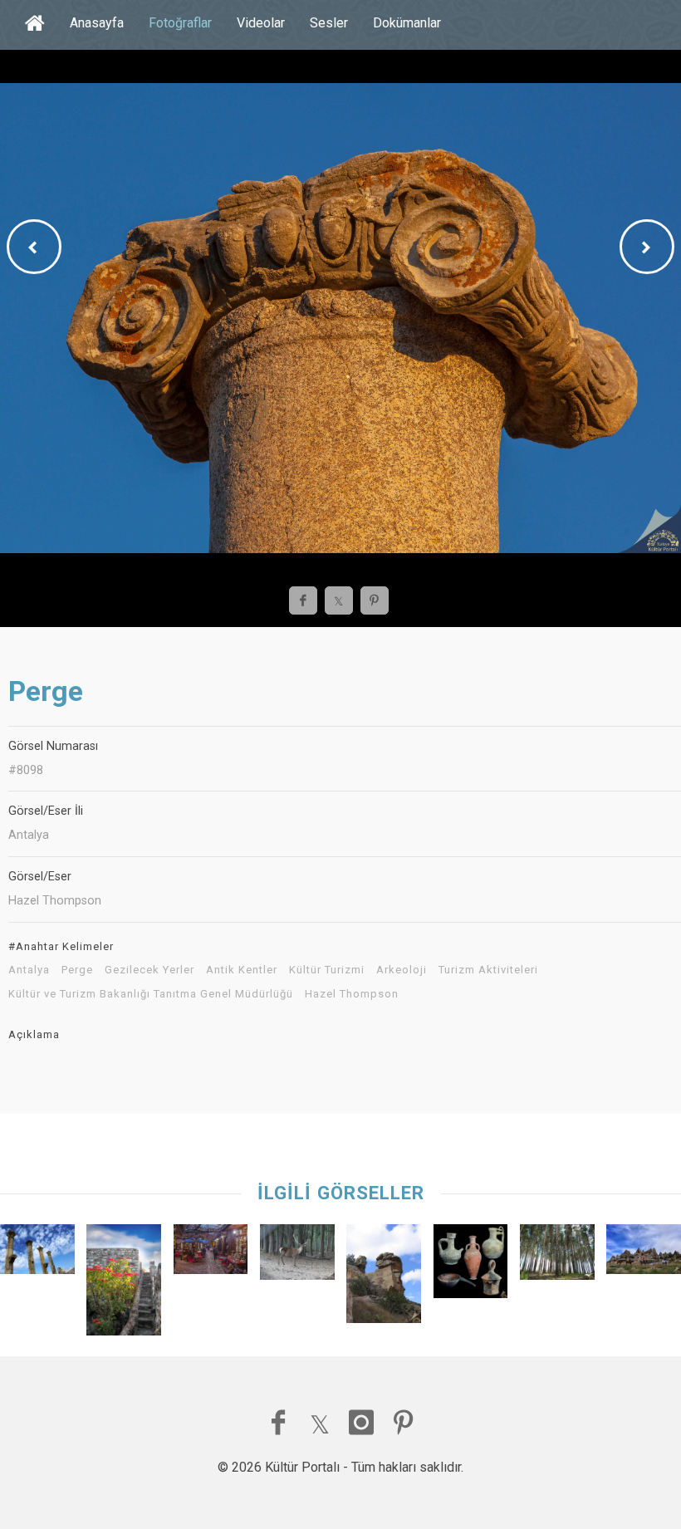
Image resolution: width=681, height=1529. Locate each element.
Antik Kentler (241, 970)
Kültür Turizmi (327, 970)
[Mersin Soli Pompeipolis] (37, 1253)
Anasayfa (97, 23)
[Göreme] (643, 1253)
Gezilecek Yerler (149, 970)
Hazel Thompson (352, 994)
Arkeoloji (401, 970)
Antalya (29, 970)
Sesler (329, 23)
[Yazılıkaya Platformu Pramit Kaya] (383, 1277)
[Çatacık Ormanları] (297, 1256)
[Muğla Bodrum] (123, 1284)
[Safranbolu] (211, 1253)
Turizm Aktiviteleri (488, 970)
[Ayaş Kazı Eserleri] (471, 1265)
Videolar (261, 23)
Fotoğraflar (180, 23)
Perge (77, 970)
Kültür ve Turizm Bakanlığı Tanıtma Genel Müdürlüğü (150, 994)
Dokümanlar (407, 23)
